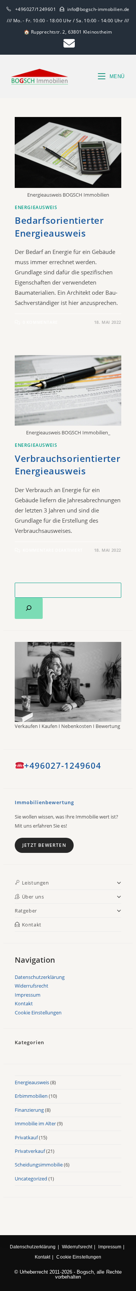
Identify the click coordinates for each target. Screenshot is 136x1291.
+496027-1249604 (62, 765)
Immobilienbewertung (44, 802)
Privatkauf (26, 1137)
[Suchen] (29, 608)
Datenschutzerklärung (40, 977)
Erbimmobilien (31, 1096)
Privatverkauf (30, 1151)
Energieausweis (36, 207)
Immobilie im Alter (35, 1123)
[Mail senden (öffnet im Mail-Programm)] (68, 43)
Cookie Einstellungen (38, 1012)
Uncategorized (31, 1178)
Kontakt (24, 1003)
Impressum (27, 994)
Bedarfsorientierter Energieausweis (59, 226)
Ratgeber (26, 910)
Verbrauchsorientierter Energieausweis (67, 464)
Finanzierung (29, 1109)
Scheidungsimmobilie (39, 1164)
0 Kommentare (40, 322)
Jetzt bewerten (44, 845)
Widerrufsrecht (31, 985)
